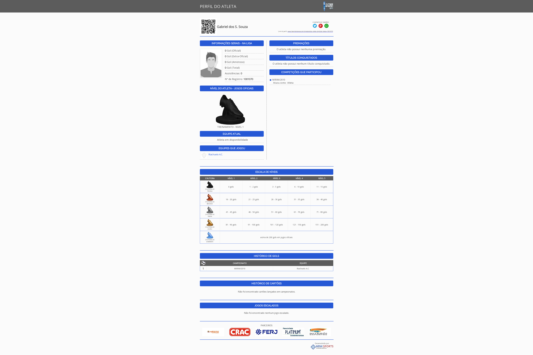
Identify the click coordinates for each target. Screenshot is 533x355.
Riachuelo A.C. (215, 154)
